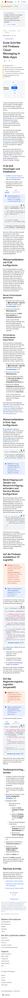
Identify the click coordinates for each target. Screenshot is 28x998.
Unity (14, 93)
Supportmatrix (7, 122)
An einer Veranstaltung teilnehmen (9, 947)
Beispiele (3, 926)
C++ (14, 95)
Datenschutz (17, 991)
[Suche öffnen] (16, 2)
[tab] (7, 191)
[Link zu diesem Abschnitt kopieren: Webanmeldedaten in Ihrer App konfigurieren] (19, 425)
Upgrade (18, 199)
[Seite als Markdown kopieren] (9, 61)
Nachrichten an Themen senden (14, 888)
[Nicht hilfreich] (15, 35)
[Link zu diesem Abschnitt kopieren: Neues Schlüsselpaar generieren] (14, 298)
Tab (12, 306)
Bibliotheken (4, 929)
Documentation (6, 6)
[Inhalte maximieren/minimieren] (14, 65)
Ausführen (7, 32)
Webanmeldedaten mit (10, 441)
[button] (7, 191)
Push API (14, 118)
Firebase (5, 30)
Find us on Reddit (5, 940)
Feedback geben (9, 38)
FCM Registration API (9, 237)
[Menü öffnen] (2, 2)
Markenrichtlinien (5, 963)
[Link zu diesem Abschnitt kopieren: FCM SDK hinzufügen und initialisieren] (17, 172)
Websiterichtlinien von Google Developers (12, 908)
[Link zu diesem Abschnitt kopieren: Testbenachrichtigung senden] (12, 773)
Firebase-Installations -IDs (15, 696)
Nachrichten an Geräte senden (14, 881)
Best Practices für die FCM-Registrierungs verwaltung (14, 590)
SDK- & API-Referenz (6, 924)
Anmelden (23, 1)
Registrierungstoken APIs (13, 572)
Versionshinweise (5, 961)
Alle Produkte (4, 985)
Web (14, 87)
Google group (4, 958)
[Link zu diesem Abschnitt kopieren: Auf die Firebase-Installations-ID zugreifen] (14, 560)
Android (15, 85)
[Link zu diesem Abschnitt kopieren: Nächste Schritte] (22, 869)
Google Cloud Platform (6, 982)
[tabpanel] (14, 212)
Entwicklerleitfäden (5, 922)
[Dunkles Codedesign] (21, 205)
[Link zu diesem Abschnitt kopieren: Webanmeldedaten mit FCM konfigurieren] (19, 265)
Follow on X (3, 942)
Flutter (15, 90)
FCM (16, 6)
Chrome (3, 977)
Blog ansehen (4, 938)
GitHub (3, 931)
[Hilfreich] (13, 35)
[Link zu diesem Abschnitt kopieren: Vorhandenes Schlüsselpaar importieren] (15, 340)
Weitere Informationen (13, 196)
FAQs (2, 965)
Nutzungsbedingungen (6, 991)
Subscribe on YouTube (6, 945)
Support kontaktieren (6, 954)
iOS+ (13, 82)
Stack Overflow (5, 956)
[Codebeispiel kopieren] (24, 205)
